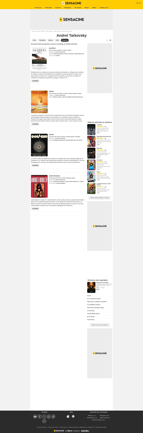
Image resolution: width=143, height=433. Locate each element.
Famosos (38, 31)
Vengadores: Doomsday (102, 282)
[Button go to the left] (107, 40)
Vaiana (98, 171)
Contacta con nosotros (53, 427)
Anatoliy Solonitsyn (59, 181)
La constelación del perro (93, 304)
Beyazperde (90, 417)
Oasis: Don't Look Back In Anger (95, 307)
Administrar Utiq (83, 427)
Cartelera (48, 7)
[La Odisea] (91, 129)
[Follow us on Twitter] (44, 416)
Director (42, 31)
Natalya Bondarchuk (59, 140)
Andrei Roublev (54, 176)
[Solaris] (39, 145)
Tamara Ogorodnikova (71, 181)
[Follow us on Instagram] (49, 416)
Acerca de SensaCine (42, 427)
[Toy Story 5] (91, 164)
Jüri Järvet (79, 140)
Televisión (77, 7)
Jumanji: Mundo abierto (93, 313)
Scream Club (104, 7)
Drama (69, 50)
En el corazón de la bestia (94, 298)
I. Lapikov (81, 181)
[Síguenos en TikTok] (53, 416)
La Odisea (99, 124)
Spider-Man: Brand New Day (104, 136)
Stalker (51, 91)
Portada (33, 31)
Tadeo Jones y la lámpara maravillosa (97, 301)
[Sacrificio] (39, 58)
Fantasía (77, 136)
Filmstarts (102, 415)
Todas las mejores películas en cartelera (99, 197)
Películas (38, 7)
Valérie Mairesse (79, 53)
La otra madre (90, 310)
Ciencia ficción (73, 93)
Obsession (99, 148)
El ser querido (91, 316)
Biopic (69, 178)
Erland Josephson (58, 53)
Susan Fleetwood (69, 53)
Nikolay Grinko (57, 97)
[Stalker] (39, 102)
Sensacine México (97, 420)
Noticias (58, 7)
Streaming (67, 7)
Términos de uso (63, 427)
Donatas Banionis (71, 140)
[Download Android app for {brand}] (74, 416)
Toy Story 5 (99, 160)
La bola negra (90, 319)
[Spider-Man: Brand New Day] (91, 141)
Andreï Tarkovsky (49, 31)
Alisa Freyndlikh (67, 97)
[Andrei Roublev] (39, 186)
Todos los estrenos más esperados (99, 325)
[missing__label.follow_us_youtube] (35, 416)
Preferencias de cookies (100, 427)
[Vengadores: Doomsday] (91, 287)
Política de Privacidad (73, 427)
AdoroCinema (103, 417)
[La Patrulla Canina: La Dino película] (91, 188)
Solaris (51, 134)
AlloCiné (90, 415)
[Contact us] (44, 421)
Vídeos (86, 7)
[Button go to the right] (110, 40)
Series (94, 7)
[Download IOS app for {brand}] (69, 416)
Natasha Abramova (77, 97)
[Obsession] (91, 153)
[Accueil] (71, 3)
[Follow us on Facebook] (40, 416)
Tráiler (98, 132)
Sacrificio (52, 48)
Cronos (89, 295)
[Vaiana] (91, 176)
